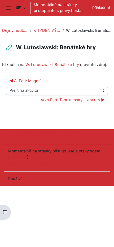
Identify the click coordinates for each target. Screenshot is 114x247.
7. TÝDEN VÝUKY (46, 30)
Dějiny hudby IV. (15, 30)
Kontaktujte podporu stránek (41, 136)
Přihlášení (101, 7)
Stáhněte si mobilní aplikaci (32, 163)
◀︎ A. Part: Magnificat (28, 80)
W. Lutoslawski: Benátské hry (52, 64)
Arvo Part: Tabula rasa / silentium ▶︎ (72, 100)
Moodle (30, 178)
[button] (21, 8)
